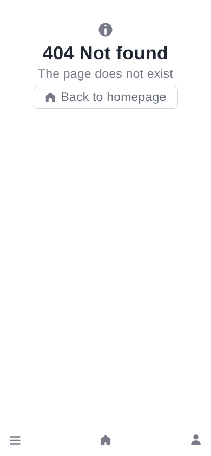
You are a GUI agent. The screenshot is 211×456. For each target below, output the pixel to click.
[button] (15, 440)
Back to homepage (114, 97)
